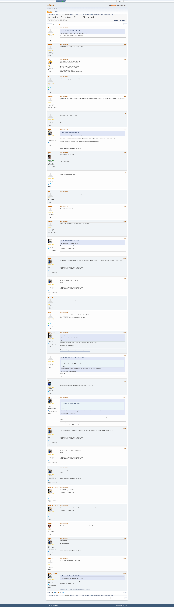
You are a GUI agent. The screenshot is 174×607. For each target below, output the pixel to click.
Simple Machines (55, 605)
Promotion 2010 (88, 14)
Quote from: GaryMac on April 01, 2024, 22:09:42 (71, 30)
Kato (49, 77)
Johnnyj (50, 523)
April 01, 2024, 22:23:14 (64, 206)
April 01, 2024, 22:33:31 (64, 447)
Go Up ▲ (126, 605)
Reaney (50, 44)
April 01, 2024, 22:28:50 (64, 297)
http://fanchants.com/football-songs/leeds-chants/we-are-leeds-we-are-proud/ (75, 254)
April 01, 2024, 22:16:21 (64, 27)
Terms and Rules (121, 605)
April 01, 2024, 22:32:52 (64, 428)
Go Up (49, 592)
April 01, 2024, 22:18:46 (64, 44)
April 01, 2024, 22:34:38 (64, 487)
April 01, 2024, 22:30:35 (64, 354)
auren (50, 129)
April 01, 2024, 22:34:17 (64, 467)
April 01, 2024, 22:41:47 (64, 573)
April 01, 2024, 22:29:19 (64, 312)
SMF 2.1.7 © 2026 (49, 605)
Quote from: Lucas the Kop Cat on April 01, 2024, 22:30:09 (73, 357)
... (63, 24)
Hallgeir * (77, 14)
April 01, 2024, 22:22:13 (64, 96)
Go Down (49, 24)
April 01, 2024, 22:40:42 (64, 558)
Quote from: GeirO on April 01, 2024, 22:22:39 (70, 240)
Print (125, 24)
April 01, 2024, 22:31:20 (64, 380)
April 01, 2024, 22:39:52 (64, 523)
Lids (80, 14)
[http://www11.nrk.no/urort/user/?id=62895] (48, 142)
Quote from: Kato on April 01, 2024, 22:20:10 (70, 132)
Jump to (108, 597)
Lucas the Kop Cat (53, 238)
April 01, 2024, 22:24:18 (64, 237)
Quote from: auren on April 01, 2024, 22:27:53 (70, 335)
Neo (49, 59)
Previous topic (117, 20)
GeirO (49, 28)
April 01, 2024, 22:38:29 (64, 505)
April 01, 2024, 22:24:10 (64, 221)
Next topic (123, 20)
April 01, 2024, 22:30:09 (64, 332)
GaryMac (50, 96)
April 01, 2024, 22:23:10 (64, 191)
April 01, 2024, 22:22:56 (64, 152)
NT (49, 191)
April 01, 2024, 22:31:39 (64, 397)
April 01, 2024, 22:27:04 (64, 258)
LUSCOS (50, 5)
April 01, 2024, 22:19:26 (64, 59)
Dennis (83, 14)
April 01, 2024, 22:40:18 (64, 538)
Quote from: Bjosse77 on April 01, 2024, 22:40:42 (71, 575)
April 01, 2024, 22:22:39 (64, 112)
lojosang (73, 14)
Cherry (50, 312)
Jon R (71, 14)
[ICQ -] (48, 87)
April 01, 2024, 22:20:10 (64, 76)
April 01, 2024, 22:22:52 (64, 129)
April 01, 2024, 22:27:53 (64, 277)
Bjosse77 (50, 298)
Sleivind (50, 381)
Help (116, 605)
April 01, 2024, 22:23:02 (64, 172)
